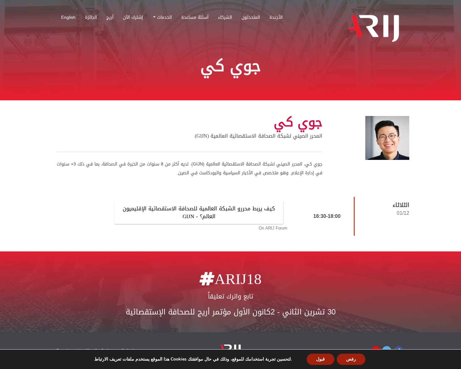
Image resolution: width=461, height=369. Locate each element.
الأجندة (276, 18)
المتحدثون (250, 18)
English (68, 18)
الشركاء (225, 18)
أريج (110, 18)
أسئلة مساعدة (195, 18)
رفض (351, 359)
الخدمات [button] (164, 18)
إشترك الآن (133, 18)
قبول (320, 359)
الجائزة (91, 18)
